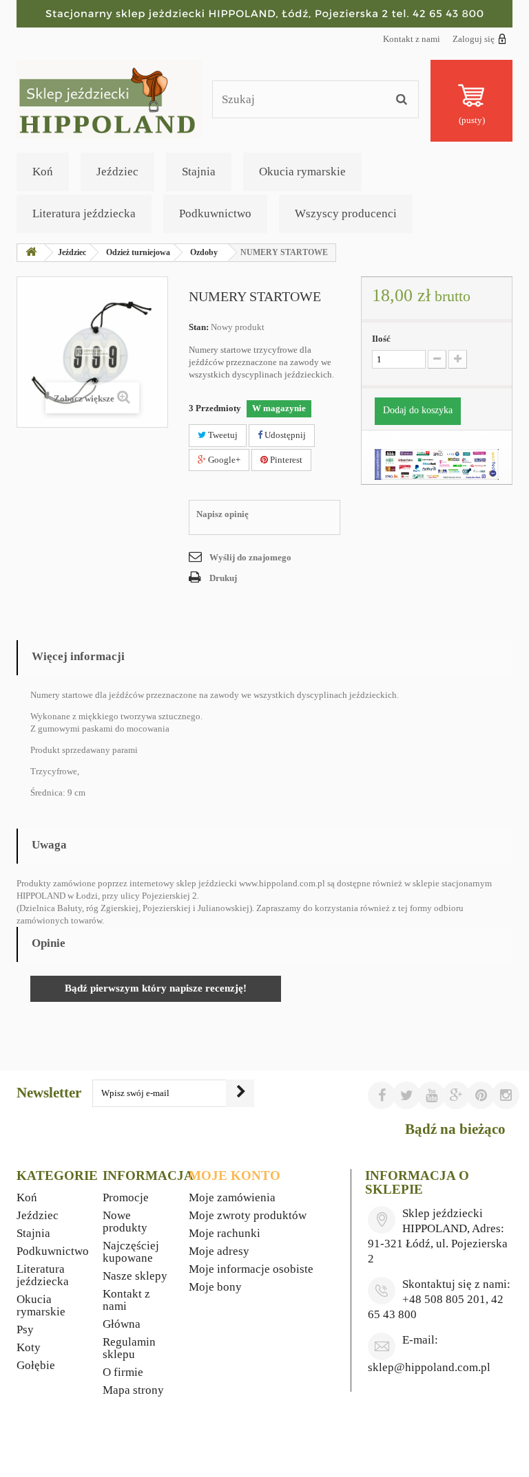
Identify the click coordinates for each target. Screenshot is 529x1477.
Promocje (126, 1197)
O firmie (123, 1372)
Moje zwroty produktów (248, 1215)
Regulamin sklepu (129, 1348)
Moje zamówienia (232, 1197)
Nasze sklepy (135, 1275)
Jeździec (117, 171)
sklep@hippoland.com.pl (429, 1367)
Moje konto (234, 1175)
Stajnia (199, 171)
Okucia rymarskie (302, 171)
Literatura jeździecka (84, 213)
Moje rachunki (224, 1233)
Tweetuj (222, 435)
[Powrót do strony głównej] (31, 252)
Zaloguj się (474, 39)
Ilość (381, 338)
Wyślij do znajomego (250, 557)
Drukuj (223, 578)
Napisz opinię (222, 514)
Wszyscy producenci (346, 213)
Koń (42, 171)
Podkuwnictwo (215, 213)
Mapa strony (133, 1390)
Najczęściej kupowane (131, 1252)
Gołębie (36, 1365)
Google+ (223, 460)
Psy (25, 1329)
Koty (29, 1347)
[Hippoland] (109, 98)
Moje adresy (219, 1251)
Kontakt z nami (411, 39)
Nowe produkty (125, 1221)
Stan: (199, 327)
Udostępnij (284, 435)
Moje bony (215, 1286)
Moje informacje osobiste (251, 1269)
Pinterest (285, 460)
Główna (122, 1324)
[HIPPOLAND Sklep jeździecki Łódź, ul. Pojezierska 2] (264, 14)
